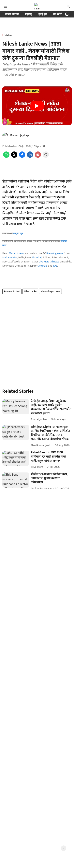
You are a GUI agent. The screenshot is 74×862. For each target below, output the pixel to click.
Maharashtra (9, 257)
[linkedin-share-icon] (30, 157)
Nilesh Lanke (30, 291)
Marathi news (16, 253)
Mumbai (36, 257)
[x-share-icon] (14, 157)
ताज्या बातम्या (12, 14)
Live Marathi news (49, 261)
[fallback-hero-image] (15, 406)
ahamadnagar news (50, 291)
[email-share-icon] (38, 157)
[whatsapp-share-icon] (6, 157)
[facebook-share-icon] (22, 157)
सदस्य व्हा (18, 233)
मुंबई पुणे (42, 14)
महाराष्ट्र (28, 14)
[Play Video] (37, 106)
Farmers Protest (12, 291)
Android (43, 265)
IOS (55, 265)
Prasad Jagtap (19, 135)
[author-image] (5, 135)
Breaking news (54, 253)
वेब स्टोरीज (58, 14)
